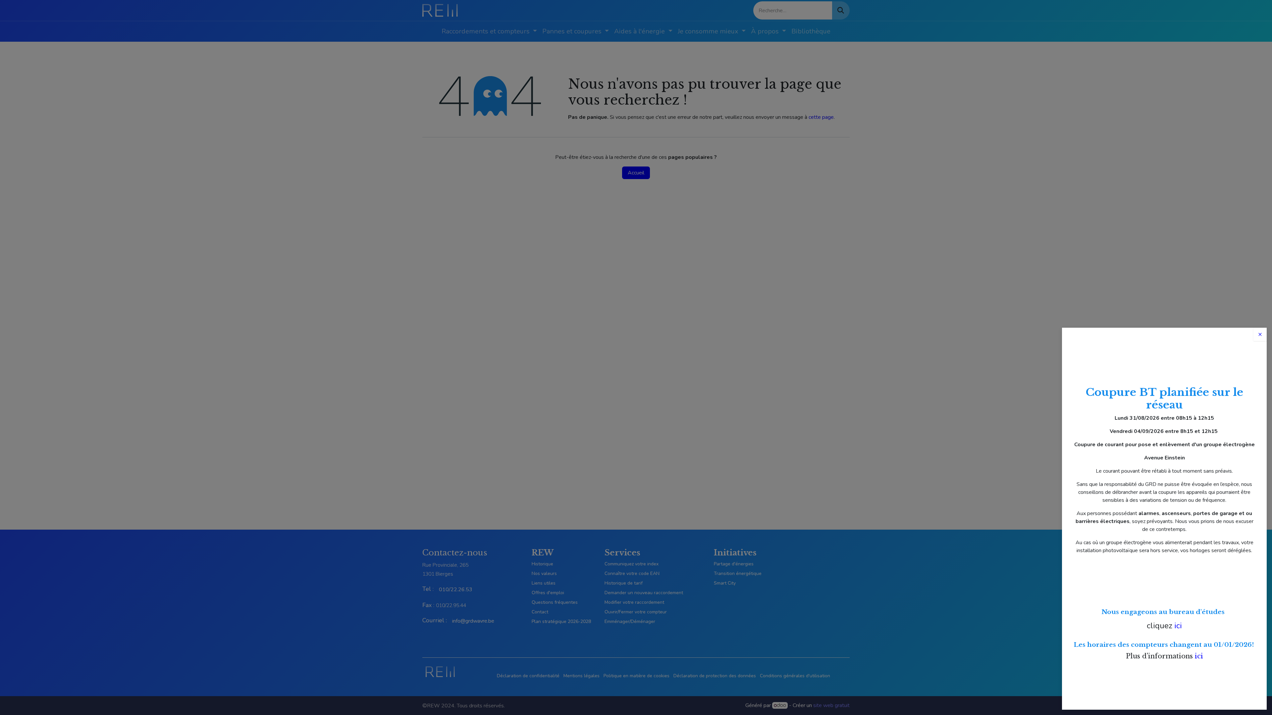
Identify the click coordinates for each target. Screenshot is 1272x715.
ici (1178, 625)
